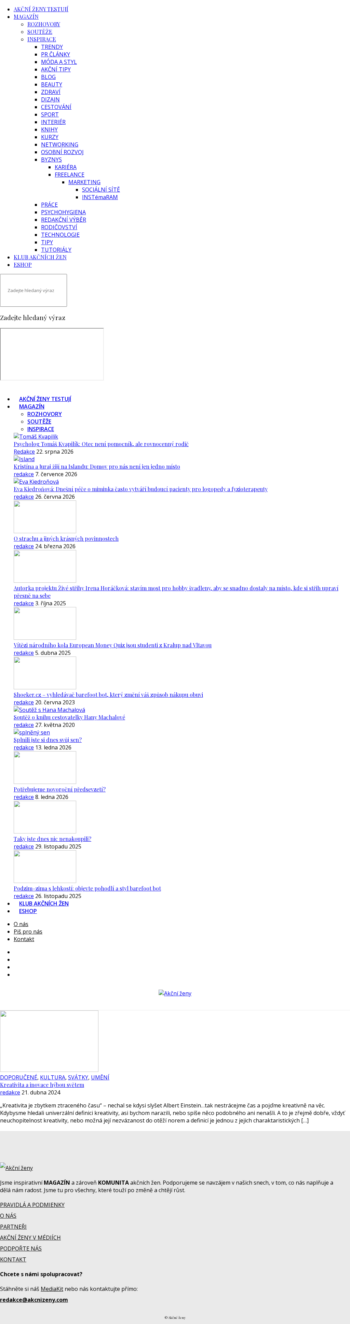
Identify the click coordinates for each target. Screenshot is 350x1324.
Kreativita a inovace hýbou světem (42, 1084)
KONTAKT (13, 1259)
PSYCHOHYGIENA (63, 212)
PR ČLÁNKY (55, 54)
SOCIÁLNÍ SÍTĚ (101, 189)
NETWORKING (59, 144)
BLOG (48, 77)
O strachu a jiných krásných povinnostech (66, 538)
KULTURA (52, 1077)
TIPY (47, 242)
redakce (24, 474)
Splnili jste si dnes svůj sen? (48, 739)
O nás (21, 924)
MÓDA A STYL (59, 62)
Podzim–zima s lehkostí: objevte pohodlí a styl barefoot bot (87, 888)
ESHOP (23, 264)
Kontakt (24, 939)
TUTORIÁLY (56, 249)
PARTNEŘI (13, 1226)
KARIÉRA (66, 167)
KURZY (49, 137)
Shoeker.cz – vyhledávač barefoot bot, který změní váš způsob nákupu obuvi (108, 694)
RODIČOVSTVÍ (59, 227)
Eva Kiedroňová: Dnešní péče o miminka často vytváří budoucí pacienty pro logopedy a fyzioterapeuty (141, 489)
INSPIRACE (41, 39)
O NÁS (8, 1215)
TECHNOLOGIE (60, 234)
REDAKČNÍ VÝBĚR (63, 219)
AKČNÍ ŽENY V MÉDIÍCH (30, 1237)
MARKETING (84, 182)
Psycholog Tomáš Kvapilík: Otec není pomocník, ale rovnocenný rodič (101, 443)
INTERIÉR (53, 122)
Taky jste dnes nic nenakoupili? (52, 838)
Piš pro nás (28, 931)
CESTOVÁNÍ (56, 107)
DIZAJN (50, 99)
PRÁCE (49, 204)
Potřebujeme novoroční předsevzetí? (60, 789)
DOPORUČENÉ (18, 1077)
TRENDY (52, 47)
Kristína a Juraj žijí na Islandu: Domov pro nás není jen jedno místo (97, 466)
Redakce (24, 451)
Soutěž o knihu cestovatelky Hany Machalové (69, 717)
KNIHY (49, 129)
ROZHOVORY (43, 24)
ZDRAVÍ (50, 92)
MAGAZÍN (26, 16)
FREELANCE (69, 174)
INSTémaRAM (100, 197)
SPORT (50, 114)
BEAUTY (51, 84)
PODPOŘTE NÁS (21, 1248)
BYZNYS (51, 159)
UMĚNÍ (100, 1077)
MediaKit (52, 1289)
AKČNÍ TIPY (56, 69)
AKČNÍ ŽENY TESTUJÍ (41, 9)
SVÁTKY (78, 1077)
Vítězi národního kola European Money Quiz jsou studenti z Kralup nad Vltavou (113, 645)
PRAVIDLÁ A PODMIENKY (32, 1205)
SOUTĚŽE (39, 31)
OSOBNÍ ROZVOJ (62, 152)
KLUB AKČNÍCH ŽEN (40, 257)
